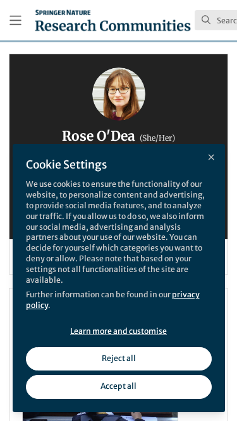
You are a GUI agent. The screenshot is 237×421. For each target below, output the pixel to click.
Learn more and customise (118, 331)
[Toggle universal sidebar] (15, 20)
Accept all (118, 386)
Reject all (119, 358)
